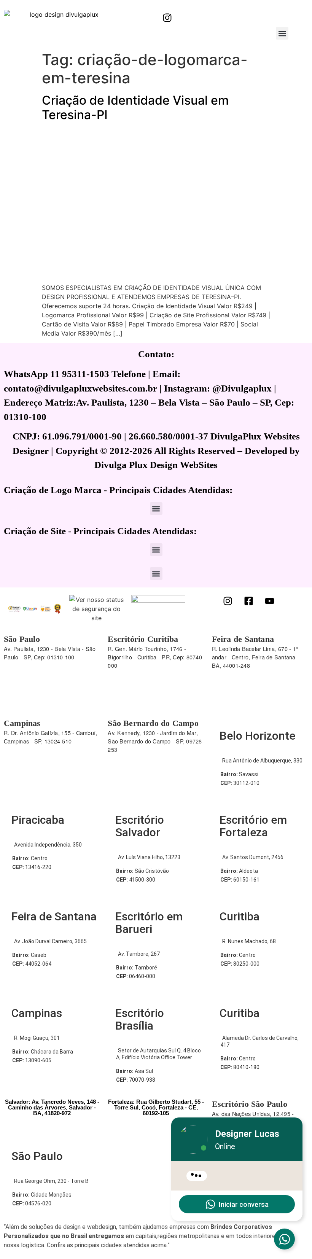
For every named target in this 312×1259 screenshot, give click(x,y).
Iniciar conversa (244, 1204)
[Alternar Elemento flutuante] (284, 1239)
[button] (282, 33)
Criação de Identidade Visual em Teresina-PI (135, 107)
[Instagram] (167, 17)
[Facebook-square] (248, 600)
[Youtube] (269, 600)
